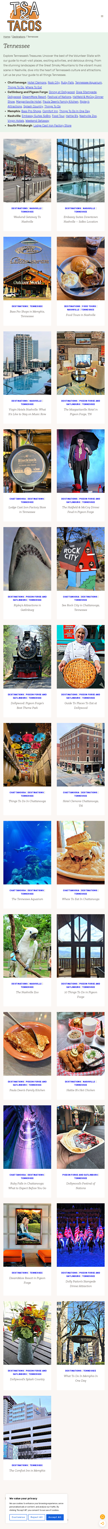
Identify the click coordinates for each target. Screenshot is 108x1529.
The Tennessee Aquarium (27, 899)
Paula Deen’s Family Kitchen (60, 101)
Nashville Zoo (88, 116)
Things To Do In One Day (74, 111)
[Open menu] (102, 16)
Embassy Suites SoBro (36, 116)
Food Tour (58, 116)
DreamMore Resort (34, 97)
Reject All (37, 1517)
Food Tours (89, 306)
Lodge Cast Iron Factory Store (52, 125)
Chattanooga (18, 499)
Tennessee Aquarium (88, 82)
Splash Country (33, 106)
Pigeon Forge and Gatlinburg (80, 1175)
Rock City (54, 82)
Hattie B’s (72, 116)
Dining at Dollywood (62, 92)
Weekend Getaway (37, 120)
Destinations (20, 208)
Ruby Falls (67, 82)
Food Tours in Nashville (80, 315)
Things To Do (52, 106)
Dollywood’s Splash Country (27, 1379)
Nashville (36, 208)
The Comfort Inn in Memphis (27, 1470)
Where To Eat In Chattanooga (80, 899)
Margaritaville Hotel (28, 101)
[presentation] (27, 170)
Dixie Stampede (86, 92)
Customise (18, 1517)
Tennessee (27, 212)
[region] (37, 1508)
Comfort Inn (50, 111)
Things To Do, (16, 87)
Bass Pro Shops (31, 111)
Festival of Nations (59, 97)
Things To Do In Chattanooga (27, 801)
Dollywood (14, 97)
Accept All (55, 1517)
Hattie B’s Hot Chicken (81, 1090)
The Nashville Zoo (27, 992)
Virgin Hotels (16, 120)
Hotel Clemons (37, 82)
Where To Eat (33, 87)
